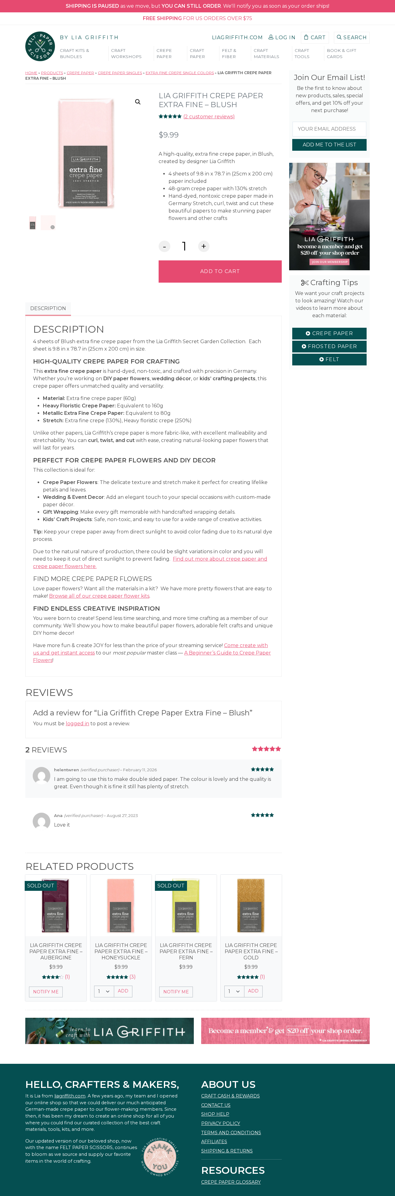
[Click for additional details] (55, 905)
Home (31, 72)
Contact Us (216, 1105)
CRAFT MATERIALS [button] (266, 53)
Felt (331, 359)
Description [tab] (48, 308)
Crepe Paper (80, 72)
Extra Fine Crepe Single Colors (180, 72)
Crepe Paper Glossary (231, 1182)
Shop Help (215, 1114)
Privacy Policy (220, 1123)
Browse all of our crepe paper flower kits (99, 596)
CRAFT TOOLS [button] (302, 53)
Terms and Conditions (231, 1132)
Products (52, 72)
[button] (282, 38)
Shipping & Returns (227, 1151)
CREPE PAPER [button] (164, 53)
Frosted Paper (331, 346)
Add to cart (220, 271)
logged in (77, 723)
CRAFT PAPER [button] (197, 53)
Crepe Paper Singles (120, 72)
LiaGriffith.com (237, 37)
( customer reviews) (209, 117)
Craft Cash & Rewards (230, 1096)
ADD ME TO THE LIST (329, 145)
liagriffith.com (69, 1096)
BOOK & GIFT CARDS (341, 53)
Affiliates (214, 1141)
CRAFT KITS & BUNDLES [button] (74, 53)
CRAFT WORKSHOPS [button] (126, 53)
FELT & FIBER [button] (229, 53)
